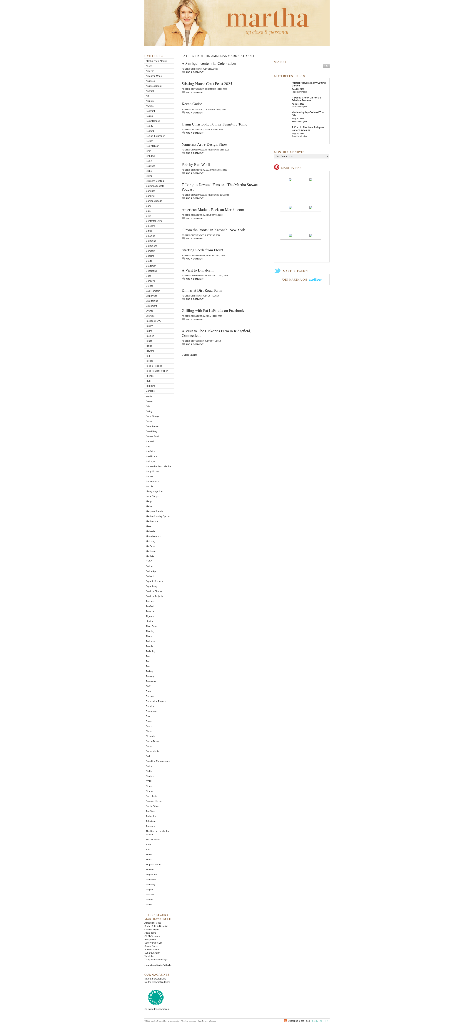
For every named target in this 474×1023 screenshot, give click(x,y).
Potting (149, 671)
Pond (148, 656)
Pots (148, 666)
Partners (150, 601)
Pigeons (150, 616)
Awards (149, 106)
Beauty (149, 126)
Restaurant (151, 711)
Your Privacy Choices (207, 1021)
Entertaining (152, 301)
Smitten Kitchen (152, 949)
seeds (149, 396)
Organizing (151, 586)
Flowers (150, 351)
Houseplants (152, 481)
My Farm (150, 546)
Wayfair (149, 889)
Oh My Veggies (152, 936)
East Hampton (153, 291)
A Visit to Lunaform (197, 270)
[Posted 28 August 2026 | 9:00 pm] (311, 235)
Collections (151, 246)
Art (147, 96)
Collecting (151, 241)
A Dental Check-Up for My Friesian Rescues (306, 99)
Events (149, 311)
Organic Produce (154, 581)
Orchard (150, 576)
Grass (149, 421)
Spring (149, 766)
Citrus (149, 231)
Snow (149, 746)
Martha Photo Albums (156, 61)
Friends (149, 376)
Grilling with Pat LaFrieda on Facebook (213, 310)
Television (151, 821)
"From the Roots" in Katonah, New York (213, 229)
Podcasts (150, 641)
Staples (149, 776)
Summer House (154, 801)
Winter (149, 904)
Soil (148, 756)
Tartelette (149, 956)
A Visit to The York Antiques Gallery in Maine (308, 128)
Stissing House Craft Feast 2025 (207, 83)
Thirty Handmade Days (156, 959)
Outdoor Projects (154, 596)
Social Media (152, 751)
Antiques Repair (154, 86)
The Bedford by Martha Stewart (157, 833)
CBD (148, 216)
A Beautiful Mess (152, 923)
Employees (151, 296)
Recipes (150, 696)
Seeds (149, 726)
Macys (149, 501)
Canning (150, 196)
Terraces (150, 826)
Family (149, 326)
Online (149, 566)
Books (149, 161)
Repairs (150, 706)
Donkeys (150, 281)
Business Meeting (155, 181)
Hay (148, 446)
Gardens (150, 391)
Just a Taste (150, 933)
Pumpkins (151, 681)
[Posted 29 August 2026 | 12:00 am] (290, 207)
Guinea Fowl (152, 436)
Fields (149, 346)
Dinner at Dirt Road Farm (202, 290)
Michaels (150, 531)
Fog (148, 356)
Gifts (148, 406)
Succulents (151, 796)
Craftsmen (151, 266)
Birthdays (150, 156)
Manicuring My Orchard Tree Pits (308, 114)
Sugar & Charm (152, 953)
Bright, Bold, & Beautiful (156, 926)
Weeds (149, 899)
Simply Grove (151, 946)
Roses (149, 721)
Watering (150, 884)
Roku (148, 716)
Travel (149, 854)
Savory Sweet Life (153, 943)
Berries (149, 141)
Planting (150, 631)
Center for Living (154, 221)
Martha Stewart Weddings (157, 982)
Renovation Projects (156, 701)
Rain (148, 691)
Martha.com (152, 521)
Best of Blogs (152, 146)
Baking (149, 116)
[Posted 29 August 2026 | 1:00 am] (311, 180)
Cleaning (150, 236)
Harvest (150, 441)
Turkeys (150, 869)
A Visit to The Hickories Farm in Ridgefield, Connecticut (216, 333)
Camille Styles (151, 929)
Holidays (150, 461)
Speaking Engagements (158, 761)
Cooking (150, 256)
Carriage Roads (154, 201)
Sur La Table (152, 806)
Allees (149, 66)
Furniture (150, 386)
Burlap (149, 176)
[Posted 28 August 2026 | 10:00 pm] (290, 235)
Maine (149, 506)
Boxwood (150, 166)
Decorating (151, 271)
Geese (149, 401)
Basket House (153, 121)
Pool (148, 661)
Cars (148, 206)
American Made (154, 76)
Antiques (150, 81)
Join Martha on (295, 279)
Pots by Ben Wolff (196, 164)
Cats (148, 211)
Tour (148, 849)
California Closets (155, 186)
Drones (149, 286)
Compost (150, 251)
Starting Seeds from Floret (202, 249)
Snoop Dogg (152, 741)
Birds (148, 151)
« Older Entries (189, 355)
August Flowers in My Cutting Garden (309, 84)
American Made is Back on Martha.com (213, 209)
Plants (149, 636)
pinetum (150, 621)
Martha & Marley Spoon (158, 516)
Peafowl (150, 606)
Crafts (149, 261)
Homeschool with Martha (158, 466)
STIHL (149, 781)
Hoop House (152, 471)
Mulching (150, 541)
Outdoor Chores (154, 591)
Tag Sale (150, 811)
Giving (149, 411)
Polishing (150, 651)
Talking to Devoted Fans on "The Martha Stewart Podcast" (220, 187)
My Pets (150, 556)
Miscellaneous (153, 536)
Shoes (149, 731)
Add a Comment (194, 72)
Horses (149, 476)
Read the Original (299, 92)
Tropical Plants (153, 864)
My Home (151, 551)
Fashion (150, 336)
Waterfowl (151, 879)
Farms (149, 331)
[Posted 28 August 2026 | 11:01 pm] (311, 207)
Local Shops (152, 496)
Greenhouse (152, 426)
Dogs (148, 276)
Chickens (150, 226)
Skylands (150, 736)
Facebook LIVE (153, 321)
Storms (149, 791)
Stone (149, 786)
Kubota (149, 486)
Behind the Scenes (155, 136)
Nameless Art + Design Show (205, 144)
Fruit (148, 381)
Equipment (151, 306)
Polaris (149, 646)
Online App (151, 571)
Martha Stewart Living (155, 978)
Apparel (150, 91)
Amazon (150, 71)
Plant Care (151, 626)
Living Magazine (154, 491)
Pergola (150, 611)
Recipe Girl (150, 939)
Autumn (150, 101)
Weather (150, 894)
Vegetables (151, 874)
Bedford (150, 131)
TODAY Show (153, 839)
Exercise (150, 316)
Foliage (149, 361)
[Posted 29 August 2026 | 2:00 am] (290, 180)
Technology (152, 816)
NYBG (149, 561)
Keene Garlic (192, 103)
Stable (149, 771)
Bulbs (149, 171)
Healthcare (151, 456)
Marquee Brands (154, 511)
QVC (148, 686)
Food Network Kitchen (157, 371)
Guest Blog (151, 431)
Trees (149, 859)
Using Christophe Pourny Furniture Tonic (214, 124)
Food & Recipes (154, 366)
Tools (148, 844)
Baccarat (150, 111)
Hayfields (150, 451)
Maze (148, 526)
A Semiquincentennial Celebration (209, 63)
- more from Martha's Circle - (158, 965)
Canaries (150, 191)
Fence (149, 341)
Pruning (150, 676)
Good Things (152, 416)
